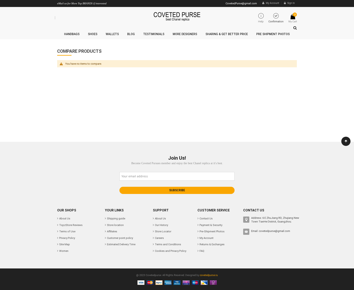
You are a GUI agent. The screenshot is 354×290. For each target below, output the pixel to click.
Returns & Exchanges (212, 244)
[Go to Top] (346, 141)
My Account (272, 3)
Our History (161, 225)
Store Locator (163, 231)
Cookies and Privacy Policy (170, 250)
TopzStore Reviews (71, 225)
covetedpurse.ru (209, 275)
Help (261, 21)
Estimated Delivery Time (121, 244)
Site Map (64, 244)
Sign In (291, 3)
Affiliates (112, 231)
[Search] (294, 27)
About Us (64, 218)
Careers (159, 238)
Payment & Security (211, 225)
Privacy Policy (67, 238)
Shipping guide (116, 218)
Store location (115, 225)
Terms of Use (67, 231)
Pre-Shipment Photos (212, 231)
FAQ (202, 250)
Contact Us (206, 218)
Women (63, 250)
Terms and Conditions (168, 244)
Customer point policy (120, 238)
